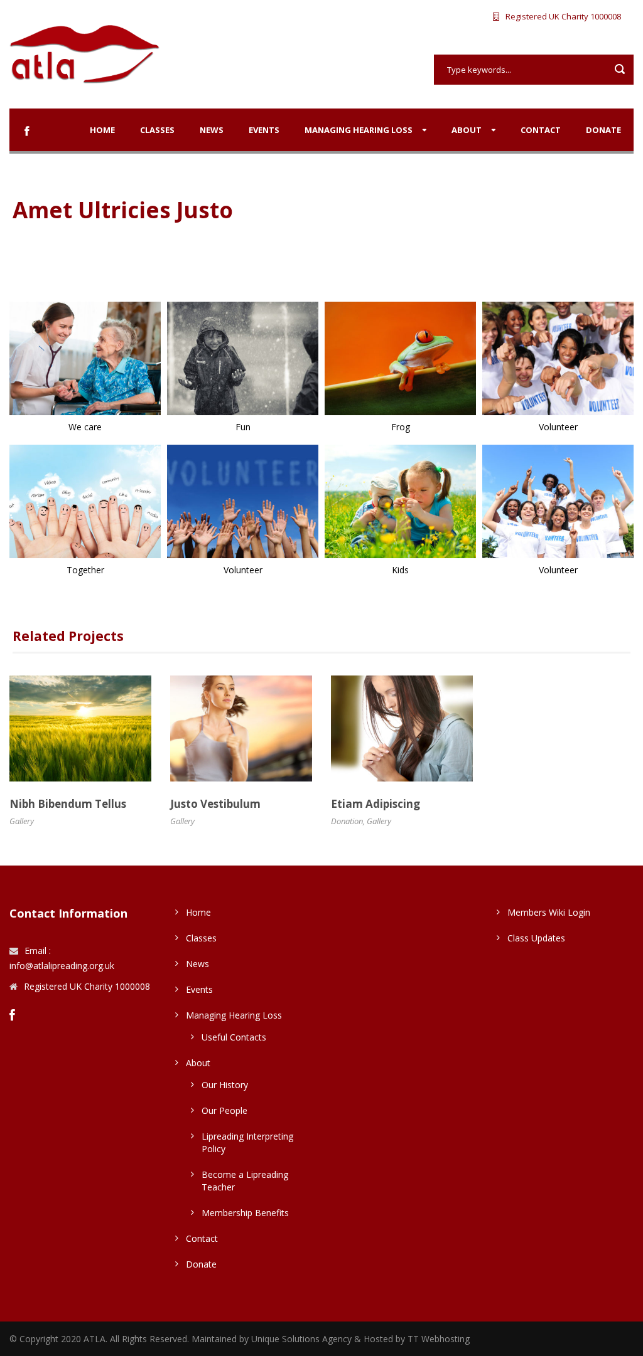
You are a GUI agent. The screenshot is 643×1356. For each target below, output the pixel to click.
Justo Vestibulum (215, 804)
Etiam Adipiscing (375, 804)
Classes (157, 129)
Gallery (21, 821)
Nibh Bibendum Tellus (67, 804)
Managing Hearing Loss (359, 129)
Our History (225, 1085)
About (466, 129)
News (212, 129)
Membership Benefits (245, 1213)
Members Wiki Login (548, 912)
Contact (541, 129)
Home (102, 129)
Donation (347, 821)
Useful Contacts (234, 1037)
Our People (224, 1110)
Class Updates (536, 938)
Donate (603, 129)
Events (264, 129)
